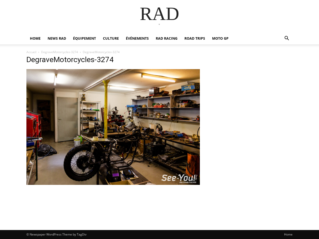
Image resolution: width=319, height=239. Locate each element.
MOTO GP (220, 38)
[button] (287, 38)
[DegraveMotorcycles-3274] (113, 183)
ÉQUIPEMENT (84, 38)
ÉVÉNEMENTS (137, 38)
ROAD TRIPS (194, 38)
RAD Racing (166, 38)
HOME (35, 38)
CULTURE (111, 38)
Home (288, 234)
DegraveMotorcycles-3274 (59, 52)
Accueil (31, 52)
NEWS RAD (57, 38)
